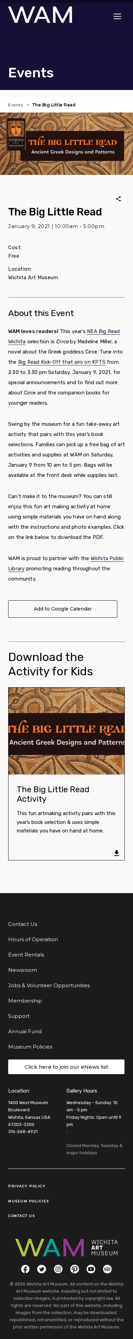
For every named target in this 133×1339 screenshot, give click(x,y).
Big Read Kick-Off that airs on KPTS (61, 362)
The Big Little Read (54, 104)
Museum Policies (30, 1046)
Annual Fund (25, 1031)
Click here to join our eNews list (66, 1067)
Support (19, 1016)
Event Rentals (26, 954)
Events (15, 104)
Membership (25, 1000)
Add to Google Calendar (63, 609)
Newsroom (22, 970)
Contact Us (22, 924)
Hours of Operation (33, 939)
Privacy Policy (26, 1186)
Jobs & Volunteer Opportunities (49, 985)
